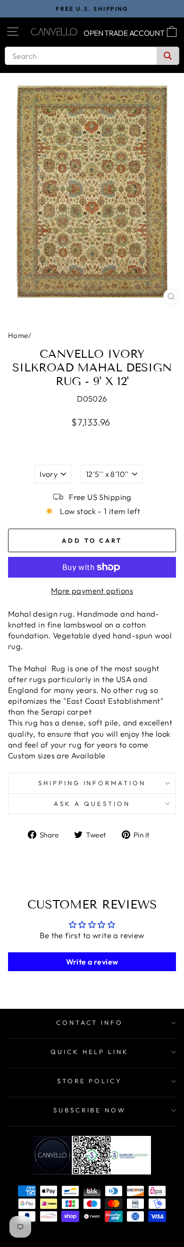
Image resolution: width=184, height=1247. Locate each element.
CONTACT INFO (90, 1022)
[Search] (168, 55)
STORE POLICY (90, 1081)
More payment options (92, 590)
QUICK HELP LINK (89, 1051)
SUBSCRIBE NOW (89, 1110)
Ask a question (92, 803)
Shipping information (92, 783)
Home (18, 335)
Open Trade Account (124, 33)
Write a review (92, 961)
